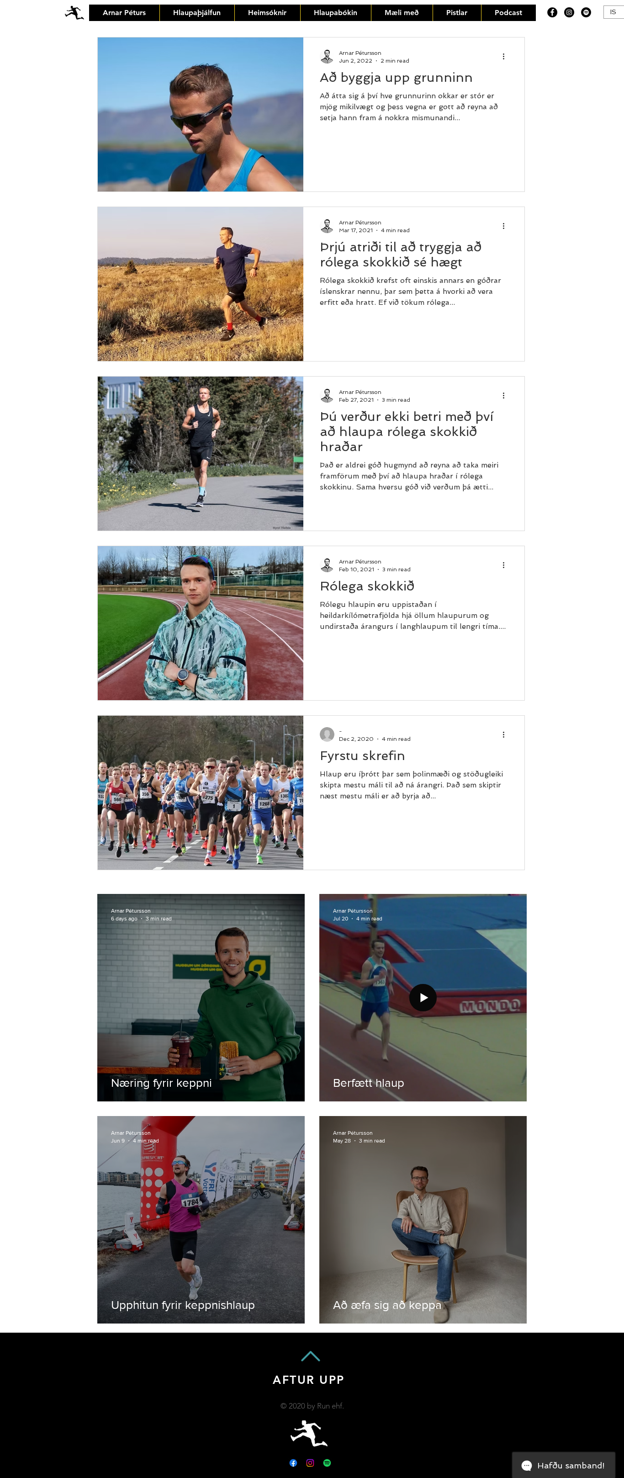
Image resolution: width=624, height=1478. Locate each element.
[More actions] (506, 56)
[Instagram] (569, 12)
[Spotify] (586, 12)
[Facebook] (552, 12)
